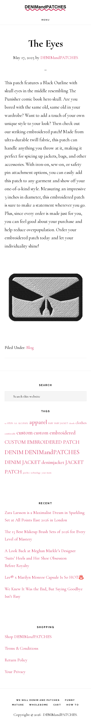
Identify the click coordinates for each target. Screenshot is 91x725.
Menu (45, 20)
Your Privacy (15, 671)
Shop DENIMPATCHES (28, 636)
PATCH (13, 471)
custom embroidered (55, 433)
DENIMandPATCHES (45, 7)
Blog (30, 347)
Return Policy (16, 660)
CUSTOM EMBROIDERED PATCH (42, 442)
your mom (46, 472)
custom (25, 432)
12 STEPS (9, 423)
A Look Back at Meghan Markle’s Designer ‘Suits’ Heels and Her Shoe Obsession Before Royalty (40, 558)
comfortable (10, 433)
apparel (38, 422)
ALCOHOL (23, 423)
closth (71, 423)
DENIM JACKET (22, 462)
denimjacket (52, 462)
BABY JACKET (61, 423)
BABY (50, 423)
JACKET (74, 462)
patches (26, 472)
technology (36, 472)
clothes (81, 422)
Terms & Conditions (21, 648)
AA (15, 423)
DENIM (14, 452)
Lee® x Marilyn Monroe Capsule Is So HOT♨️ (44, 577)
